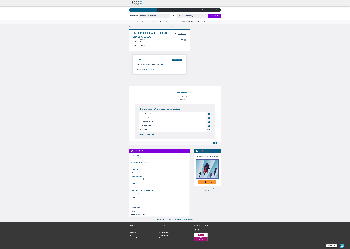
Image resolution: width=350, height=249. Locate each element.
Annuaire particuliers (164, 235)
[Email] (195, 230)
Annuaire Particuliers (190, 10)
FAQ (130, 235)
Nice (175, 219)
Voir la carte (177, 59)
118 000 (201, 235)
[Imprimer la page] (215, 143)
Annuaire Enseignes (167, 10)
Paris (157, 219)
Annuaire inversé (163, 238)
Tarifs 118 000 (132, 232)
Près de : (183, 16)
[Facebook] (198, 230)
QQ (133, 16)
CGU (130, 230)
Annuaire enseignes (164, 232)
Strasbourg (184, 219)
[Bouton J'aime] (183, 40)
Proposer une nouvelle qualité (146, 134)
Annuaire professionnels (165, 230)
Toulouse (170, 219)
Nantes (179, 219)
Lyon (166, 219)
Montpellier (191, 219)
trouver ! (215, 16)
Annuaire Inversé (211, 10)
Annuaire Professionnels (142, 10)
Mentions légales (133, 238)
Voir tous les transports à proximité (145, 69)
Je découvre (207, 182)
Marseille (162, 219)
